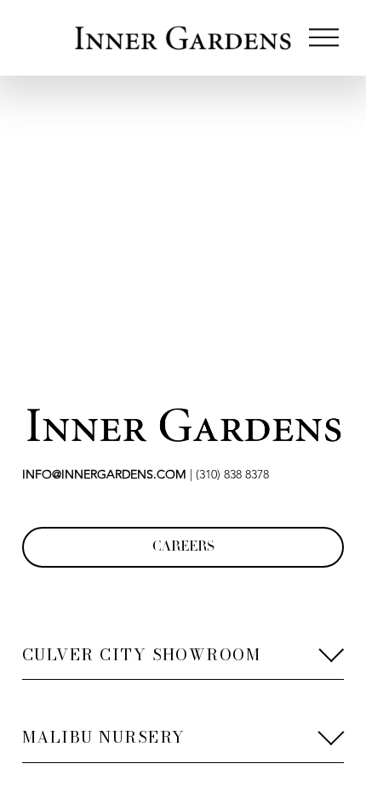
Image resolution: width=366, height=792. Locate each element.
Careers (183, 547)
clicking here (268, 258)
